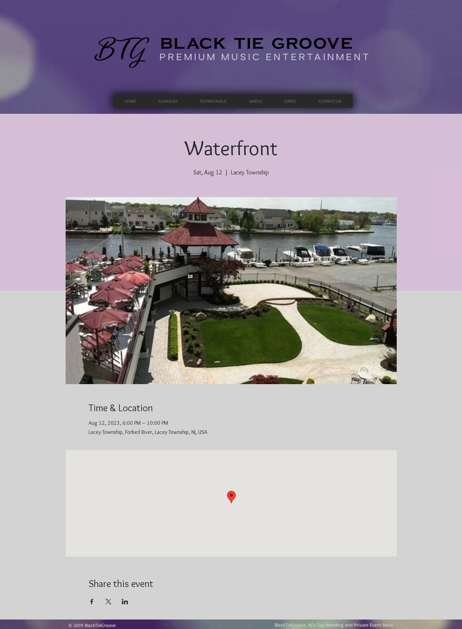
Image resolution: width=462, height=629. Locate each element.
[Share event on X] (108, 601)
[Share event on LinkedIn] (125, 601)
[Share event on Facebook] (92, 601)
